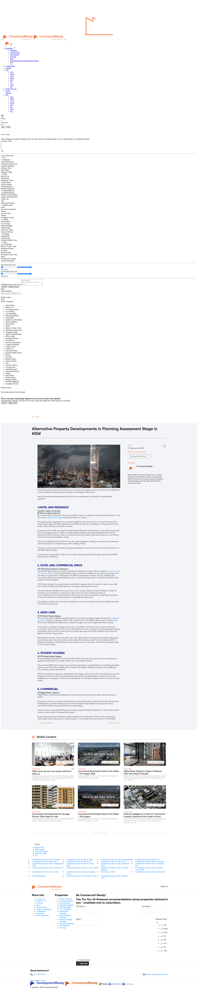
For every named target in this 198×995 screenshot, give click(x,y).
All (4, 158)
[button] (7, 70)
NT (11, 87)
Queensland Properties (63, 912)
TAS (12, 85)
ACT (12, 76)
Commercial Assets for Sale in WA (44, 861)
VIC (11, 72)
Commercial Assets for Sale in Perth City (47, 868)
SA (11, 83)
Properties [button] (9, 48)
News (39, 905)
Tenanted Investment (8, 259)
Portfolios (13, 50)
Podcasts (44, 421)
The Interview (85, 421)
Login (8, 89)
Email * (79, 919)
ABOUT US (41, 901)
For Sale (13, 57)
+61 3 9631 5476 (39, 974)
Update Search (14, 287)
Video (34, 421)
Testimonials (41, 911)
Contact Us (41, 899)
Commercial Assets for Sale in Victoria (46, 859)
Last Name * (146, 906)
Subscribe (84, 963)
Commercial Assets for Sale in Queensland (116, 859)
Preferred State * (162, 919)
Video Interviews (43, 915)
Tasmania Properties (66, 924)
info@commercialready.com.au (156, 974)
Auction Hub (15, 52)
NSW (12, 74)
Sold (11, 59)
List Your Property (66, 901)
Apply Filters (13, 403)
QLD (12, 78)
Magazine (55, 421)
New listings (14, 55)
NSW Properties (65, 907)
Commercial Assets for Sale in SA (147, 859)
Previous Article (46, 723)
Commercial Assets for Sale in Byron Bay (150, 872)
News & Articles (69, 421)
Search (37, 844)
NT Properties (64, 926)
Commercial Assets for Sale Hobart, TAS (81, 876)
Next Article (113, 723)
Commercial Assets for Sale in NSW (79, 859)
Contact (8, 68)
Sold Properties (64, 903)
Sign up (8, 93)
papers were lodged (54, 518)
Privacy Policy (42, 907)
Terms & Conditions (44, 909)
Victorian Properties (66, 905)
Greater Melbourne (39, 876)
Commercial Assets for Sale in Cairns (45, 872)
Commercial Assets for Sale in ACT (114, 861)
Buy (3, 127)
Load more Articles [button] (99, 833)
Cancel (4, 287)
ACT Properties (65, 909)
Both (2, 257)
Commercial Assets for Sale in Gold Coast (81, 868)
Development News (138, 456)
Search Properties (65, 899)
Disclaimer (40, 913)
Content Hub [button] (10, 66)
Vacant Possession (7, 261)
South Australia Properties (65, 916)
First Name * (80, 906)
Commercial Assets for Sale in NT (78, 861)
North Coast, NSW (108, 872)
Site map (62, 928)
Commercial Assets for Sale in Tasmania (149, 861)
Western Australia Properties (65, 920)
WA (11, 80)
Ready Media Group (37, 980)
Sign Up (13, 89)
